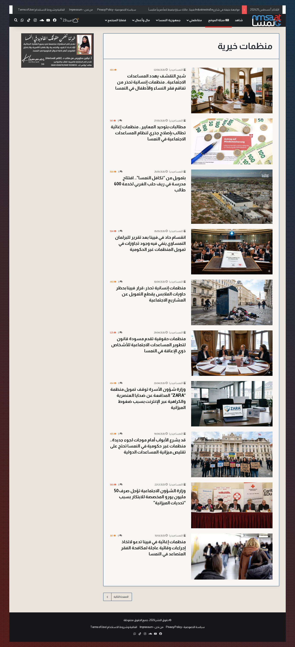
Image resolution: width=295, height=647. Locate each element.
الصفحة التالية (121, 596)
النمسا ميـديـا (176, 69)
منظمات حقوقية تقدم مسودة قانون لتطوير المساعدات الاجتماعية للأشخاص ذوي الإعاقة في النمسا (148, 344)
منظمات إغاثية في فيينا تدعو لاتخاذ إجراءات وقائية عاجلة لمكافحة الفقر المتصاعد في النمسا (153, 547)
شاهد (239, 20)
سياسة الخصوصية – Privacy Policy (116, 9)
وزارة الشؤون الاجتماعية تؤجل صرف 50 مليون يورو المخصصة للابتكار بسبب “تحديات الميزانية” (150, 496)
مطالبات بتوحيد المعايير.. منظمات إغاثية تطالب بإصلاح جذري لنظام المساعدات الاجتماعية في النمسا (148, 132)
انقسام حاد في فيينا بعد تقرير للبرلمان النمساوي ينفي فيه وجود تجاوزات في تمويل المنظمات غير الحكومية (150, 243)
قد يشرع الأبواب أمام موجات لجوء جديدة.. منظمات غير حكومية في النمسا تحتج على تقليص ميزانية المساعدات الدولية (148, 445)
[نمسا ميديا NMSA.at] (266, 20)
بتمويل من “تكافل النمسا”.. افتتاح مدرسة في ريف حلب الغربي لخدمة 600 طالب (150, 183)
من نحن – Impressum (81, 9)
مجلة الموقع (216, 20)
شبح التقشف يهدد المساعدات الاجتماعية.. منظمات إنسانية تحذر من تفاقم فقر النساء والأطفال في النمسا (150, 82)
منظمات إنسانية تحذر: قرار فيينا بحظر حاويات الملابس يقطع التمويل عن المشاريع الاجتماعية (151, 293)
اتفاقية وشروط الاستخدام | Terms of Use (41, 9)
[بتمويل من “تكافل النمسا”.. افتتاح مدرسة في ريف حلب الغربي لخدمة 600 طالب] (232, 197)
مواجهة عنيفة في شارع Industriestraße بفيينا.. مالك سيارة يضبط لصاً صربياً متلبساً (194, 9)
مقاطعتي (195, 20)
